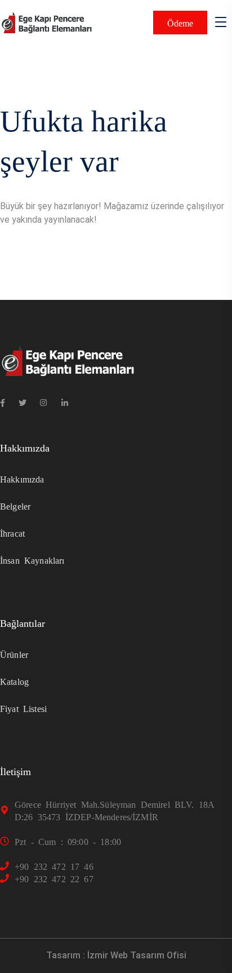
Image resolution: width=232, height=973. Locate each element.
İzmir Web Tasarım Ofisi (136, 955)
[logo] (46, 21)
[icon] (2, 403)
